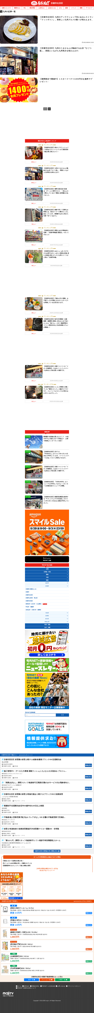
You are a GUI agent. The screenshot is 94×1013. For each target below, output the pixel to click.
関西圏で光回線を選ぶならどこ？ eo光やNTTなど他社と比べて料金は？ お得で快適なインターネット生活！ (56, 438)
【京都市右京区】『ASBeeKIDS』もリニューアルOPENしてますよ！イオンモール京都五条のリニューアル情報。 (56, 484)
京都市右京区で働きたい (9, 755)
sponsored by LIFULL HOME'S (82, 901)
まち (60, 8)
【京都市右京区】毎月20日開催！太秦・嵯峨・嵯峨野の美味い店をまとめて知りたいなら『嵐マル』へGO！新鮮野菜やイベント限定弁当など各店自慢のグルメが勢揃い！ (56, 323)
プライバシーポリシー (74, 986)
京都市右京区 (57, 3)
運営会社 (26, 986)
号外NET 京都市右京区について (27, 988)
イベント (73, 8)
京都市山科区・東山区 (32, 598)
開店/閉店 (32, 8)
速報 (81, 8)
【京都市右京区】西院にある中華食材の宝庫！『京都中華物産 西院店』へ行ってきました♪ (56, 232)
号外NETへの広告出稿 (48, 986)
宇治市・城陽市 (30, 606)
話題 (66, 8)
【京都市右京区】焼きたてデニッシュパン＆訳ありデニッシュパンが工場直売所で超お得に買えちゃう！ (56, 149)
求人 (25, 8)
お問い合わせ (61, 986)
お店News (42, 8)
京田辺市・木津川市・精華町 (33, 609)
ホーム (19, 986)
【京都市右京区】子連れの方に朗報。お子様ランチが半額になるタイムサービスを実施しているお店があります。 (56, 300)
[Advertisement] (47, 125)
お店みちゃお (52, 8)
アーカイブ (89, 8)
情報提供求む (35, 986)
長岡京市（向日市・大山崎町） (36, 604)
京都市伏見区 (29, 601)
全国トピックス (6, 8)
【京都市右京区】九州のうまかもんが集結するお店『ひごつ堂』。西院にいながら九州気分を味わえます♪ (56, 170)
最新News (17, 8)
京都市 (27, 592)
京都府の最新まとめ (31, 589)
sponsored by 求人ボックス (26, 755)
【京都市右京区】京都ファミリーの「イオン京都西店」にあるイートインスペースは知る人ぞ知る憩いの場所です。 (56, 368)
